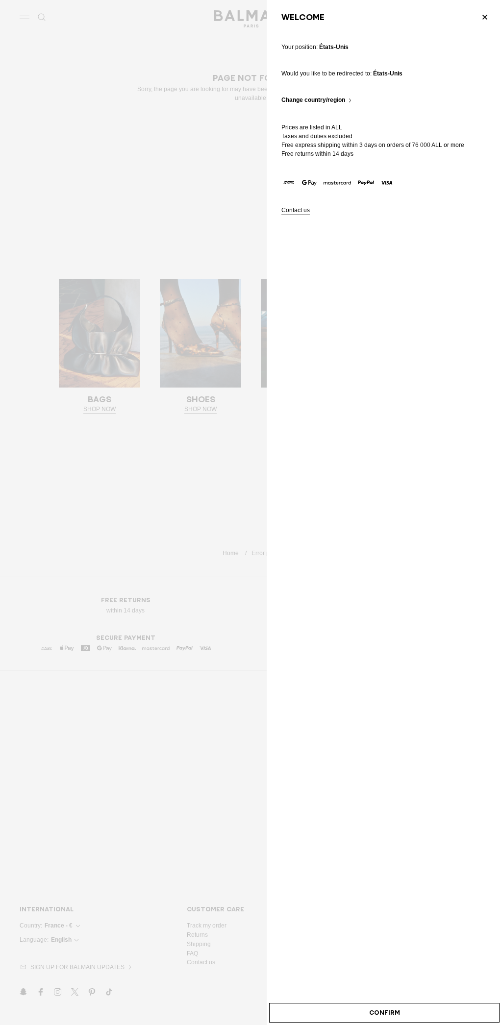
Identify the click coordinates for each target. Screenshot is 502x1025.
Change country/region (313, 100)
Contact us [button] (295, 210)
